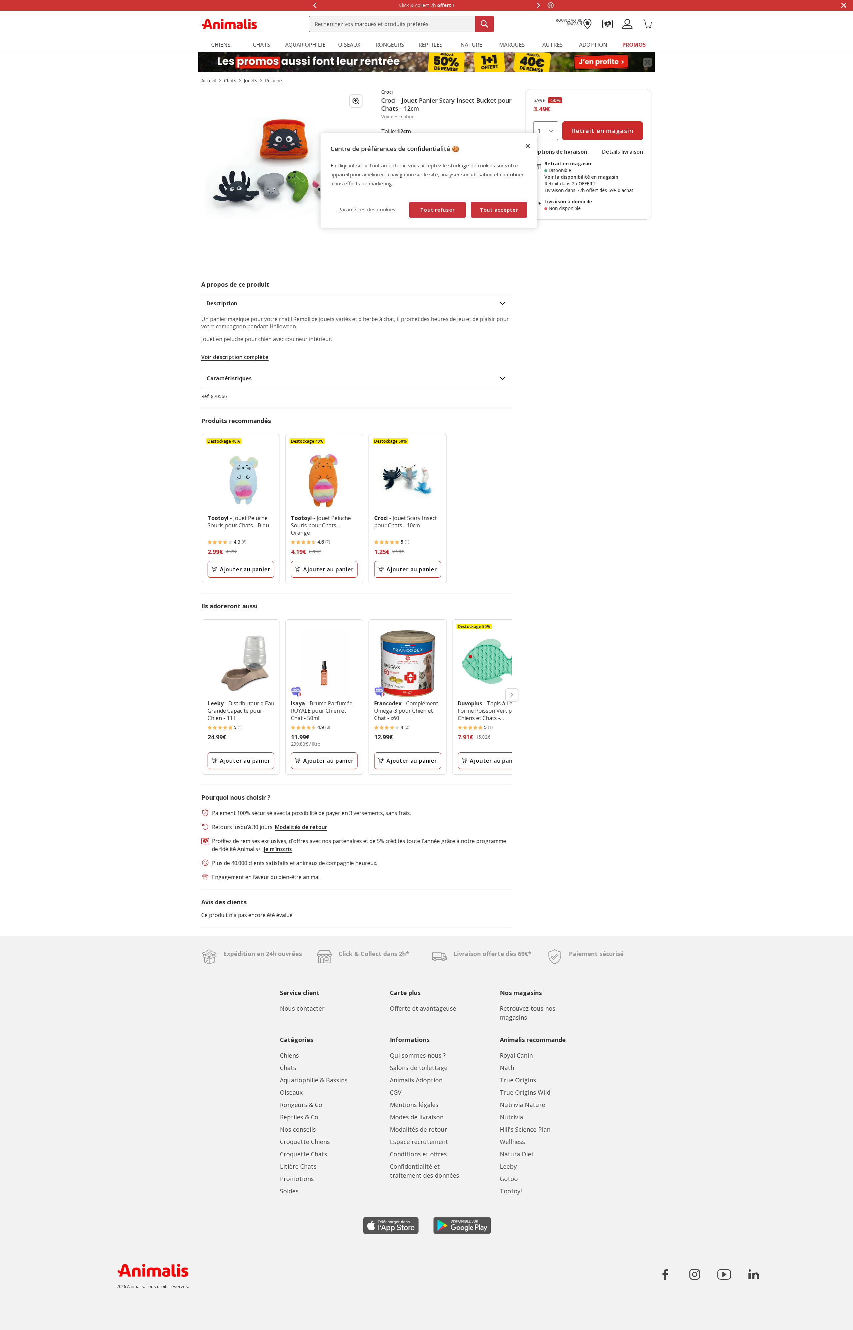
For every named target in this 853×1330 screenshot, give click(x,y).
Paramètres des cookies (367, 209)
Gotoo (509, 1179)
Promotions (297, 1179)
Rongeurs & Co (301, 1105)
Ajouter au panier (245, 569)
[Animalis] (229, 23)
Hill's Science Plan (525, 1129)
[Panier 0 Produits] (647, 23)
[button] (607, 23)
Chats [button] (261, 44)
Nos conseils (298, 1129)
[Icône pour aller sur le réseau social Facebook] (665, 1274)
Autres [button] (552, 44)
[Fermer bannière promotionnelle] (647, 62)
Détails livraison (622, 151)
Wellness (512, 1142)
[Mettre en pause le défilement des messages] (550, 5)
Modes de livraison (416, 1117)
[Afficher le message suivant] (538, 5)
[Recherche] (484, 24)
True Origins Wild (525, 1092)
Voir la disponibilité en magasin (581, 177)
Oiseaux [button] (349, 44)
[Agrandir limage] (356, 101)
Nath (507, 1068)
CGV (396, 1092)
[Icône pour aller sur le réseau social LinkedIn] (753, 1274)
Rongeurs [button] (390, 44)
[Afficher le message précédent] (315, 5)
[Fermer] (527, 146)
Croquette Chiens (305, 1142)
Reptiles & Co (299, 1117)
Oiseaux (291, 1092)
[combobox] (401, 24)
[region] (429, 180)
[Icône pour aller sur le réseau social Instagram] (694, 1274)
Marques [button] (512, 44)
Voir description (398, 117)
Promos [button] (634, 44)
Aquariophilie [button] (305, 44)
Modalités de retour (418, 1129)
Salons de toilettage (418, 1068)
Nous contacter (302, 1008)
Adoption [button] (593, 44)
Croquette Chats (303, 1154)
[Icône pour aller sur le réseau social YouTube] (724, 1274)
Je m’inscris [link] (278, 849)
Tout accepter (499, 209)
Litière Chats (298, 1166)
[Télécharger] (19, 1319)
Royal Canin (516, 1055)
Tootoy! (511, 1191)
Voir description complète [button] (235, 357)
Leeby (508, 1166)
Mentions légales (414, 1105)
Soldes (289, 1191)
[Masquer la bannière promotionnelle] (844, 5)
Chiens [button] (221, 44)
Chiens (289, 1055)
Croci (387, 92)
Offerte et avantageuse (423, 1008)
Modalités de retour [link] (301, 827)
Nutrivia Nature (522, 1105)
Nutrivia (511, 1117)
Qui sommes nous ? (418, 1055)
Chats (288, 1068)
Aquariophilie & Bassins (314, 1080)
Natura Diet (517, 1154)
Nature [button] (471, 44)
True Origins (518, 1080)
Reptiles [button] (430, 44)
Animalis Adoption (416, 1080)
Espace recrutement (419, 1142)
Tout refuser (437, 209)
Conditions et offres (418, 1154)
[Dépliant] (426, 62)
